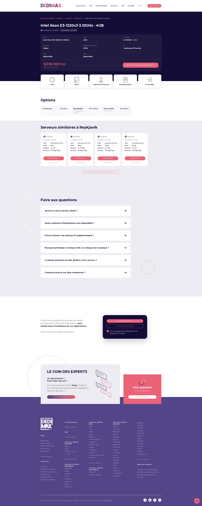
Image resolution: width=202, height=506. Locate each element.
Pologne (140, 428)
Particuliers (45, 448)
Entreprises (45, 441)
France (115, 450)
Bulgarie (116, 437)
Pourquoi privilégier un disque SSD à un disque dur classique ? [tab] (77, 248)
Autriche (116, 429)
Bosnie (115, 434)
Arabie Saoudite (95, 439)
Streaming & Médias (48, 479)
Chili (66, 476)
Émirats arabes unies (96, 455)
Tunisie (67, 454)
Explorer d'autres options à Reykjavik (100, 172)
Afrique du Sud (70, 451)
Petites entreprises (47, 446)
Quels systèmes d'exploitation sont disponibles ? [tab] (69, 223)
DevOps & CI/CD (46, 477)
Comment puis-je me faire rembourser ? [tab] (65, 272)
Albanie (116, 426)
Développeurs (46, 443)
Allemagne (117, 452)
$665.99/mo (135, 158)
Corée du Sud (94, 444)
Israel (91, 431)
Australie (92, 472)
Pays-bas (140, 423)
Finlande (116, 447)
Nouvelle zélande (95, 475)
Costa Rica (68, 481)
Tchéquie (116, 442)
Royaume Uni (142, 454)
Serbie (139, 438)
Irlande (115, 463)
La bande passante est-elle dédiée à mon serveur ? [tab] (71, 260)
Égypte (67, 446)
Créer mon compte (124, 321)
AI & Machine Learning (49, 472)
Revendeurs (45, 451)
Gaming (44, 466)
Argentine (68, 468)
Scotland (140, 436)
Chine (91, 426)
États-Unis (68, 487)
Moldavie (116, 476)
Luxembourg (117, 473)
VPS (90, 6)
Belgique (116, 431)
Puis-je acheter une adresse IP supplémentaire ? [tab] (69, 235)
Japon (91, 434)
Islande (68, 18)
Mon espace (154, 6)
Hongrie (116, 457)
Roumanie (141, 433)
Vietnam (92, 457)
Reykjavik (78, 18)
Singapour (93, 442)
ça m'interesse (60, 397)
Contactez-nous (141, 397)
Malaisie (92, 437)
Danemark (117, 444)
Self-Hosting (45, 474)
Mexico (67, 484)
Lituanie (116, 471)
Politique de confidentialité (147, 469)
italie (115, 465)
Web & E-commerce (48, 469)
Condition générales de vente (148, 472)
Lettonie (116, 468)
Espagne (140, 446)
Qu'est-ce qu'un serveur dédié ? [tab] (61, 211)
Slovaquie (140, 441)
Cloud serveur (81, 6)
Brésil (67, 471)
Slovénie (140, 443)
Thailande (92, 450)
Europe (60, 18)
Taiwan (91, 447)
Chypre (115, 439)
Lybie (67, 449)
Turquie (92, 452)
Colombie (68, 479)
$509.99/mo (80, 158)
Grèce (115, 455)
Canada (67, 474)
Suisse (139, 451)
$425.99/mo (53, 158)
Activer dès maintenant (140, 65)
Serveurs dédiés (101, 6)
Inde (90, 429)
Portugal (140, 430)
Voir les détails (53, 162)
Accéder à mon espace (125, 326)
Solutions (114, 6)
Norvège (140, 425)
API (123, 6)
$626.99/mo (107, 158)
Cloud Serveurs (71, 422)
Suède (139, 449)
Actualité (131, 6)
